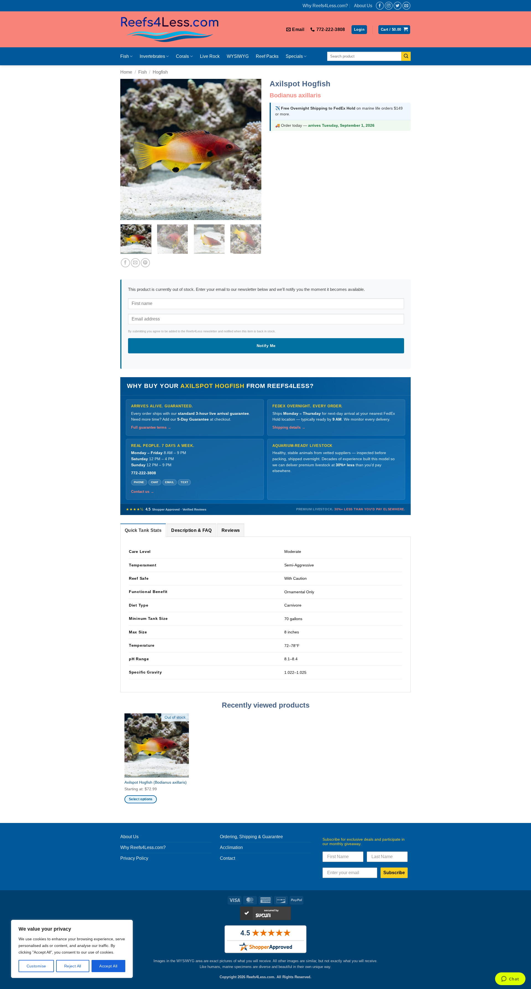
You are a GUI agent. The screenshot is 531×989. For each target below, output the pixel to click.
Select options (141, 799)
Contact (227, 858)
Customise (36, 966)
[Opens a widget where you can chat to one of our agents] (510, 979)
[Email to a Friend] (135, 262)
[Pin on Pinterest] (145, 262)
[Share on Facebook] (125, 262)
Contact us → (142, 492)
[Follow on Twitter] (398, 6)
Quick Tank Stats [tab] (143, 530)
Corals (182, 56)
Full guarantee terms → (151, 427)
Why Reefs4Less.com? (325, 5)
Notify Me (266, 345)
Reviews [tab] (231, 530)
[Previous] (130, 149)
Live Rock (210, 56)
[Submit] (406, 56)
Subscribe (394, 872)
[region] (72, 949)
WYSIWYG (238, 56)
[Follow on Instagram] (389, 6)
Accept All (108, 966)
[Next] (252, 149)
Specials (294, 56)
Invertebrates (152, 56)
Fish (124, 56)
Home (126, 72)
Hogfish (160, 72)
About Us (363, 5)
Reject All (72, 966)
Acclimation (231, 847)
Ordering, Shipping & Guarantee (251, 836)
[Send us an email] (406, 6)
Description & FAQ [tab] (191, 530)
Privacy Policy (134, 858)
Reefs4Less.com (260, 977)
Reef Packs (267, 56)
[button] (359, 29)
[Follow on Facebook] (380, 6)
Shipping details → (288, 427)
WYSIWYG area (189, 961)
